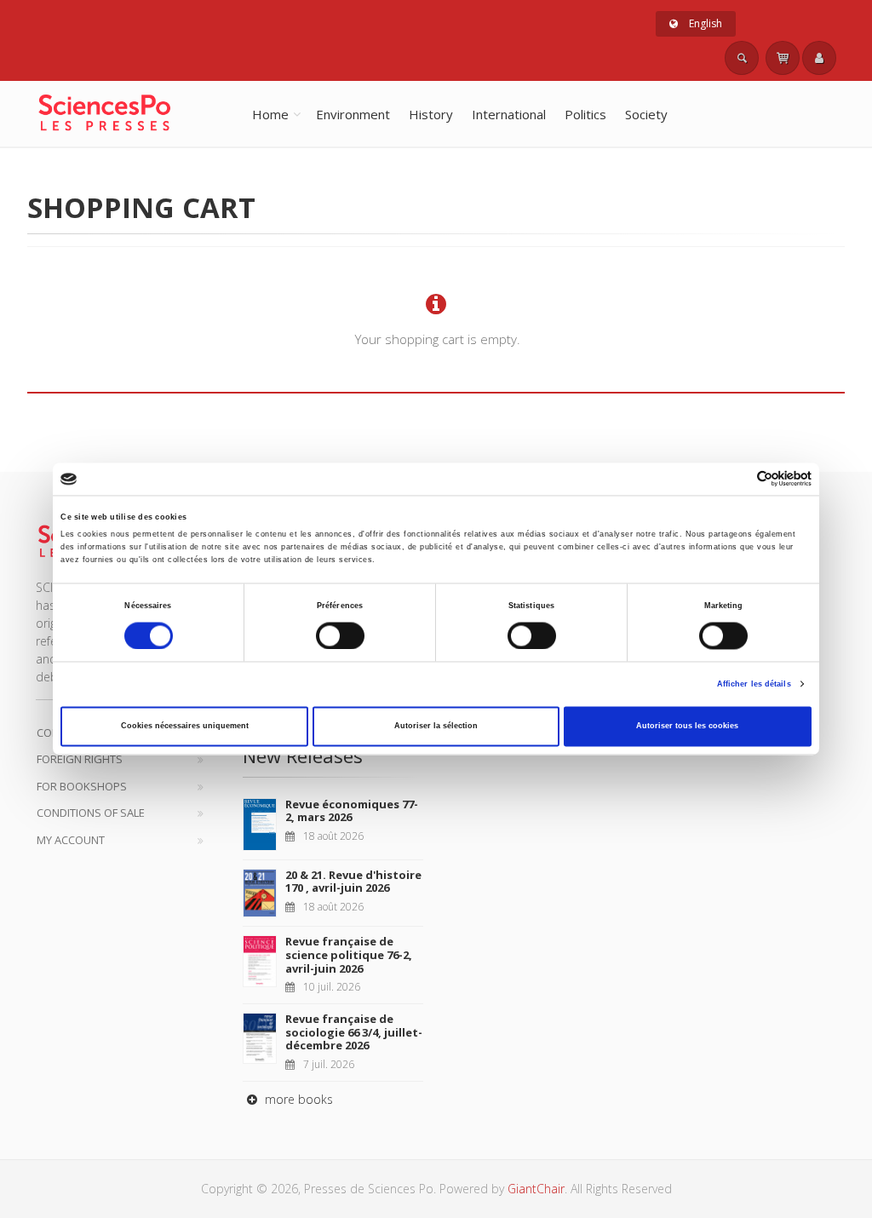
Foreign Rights (80, 759)
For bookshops (82, 786)
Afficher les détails (754, 684)
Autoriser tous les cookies (687, 726)
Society (646, 114)
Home (270, 114)
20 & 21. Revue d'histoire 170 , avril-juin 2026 (353, 881)
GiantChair (536, 1189)
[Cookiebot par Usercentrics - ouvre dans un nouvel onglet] (737, 479)
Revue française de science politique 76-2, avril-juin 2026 (348, 954)
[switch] (340, 635)
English (704, 23)
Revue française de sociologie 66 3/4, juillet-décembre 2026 (353, 1032)
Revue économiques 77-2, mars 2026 (351, 810)
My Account (71, 839)
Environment (353, 114)
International (509, 114)
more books (297, 1099)
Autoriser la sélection (436, 726)
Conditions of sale (91, 812)
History (431, 114)
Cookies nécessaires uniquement (185, 726)
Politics (585, 114)
